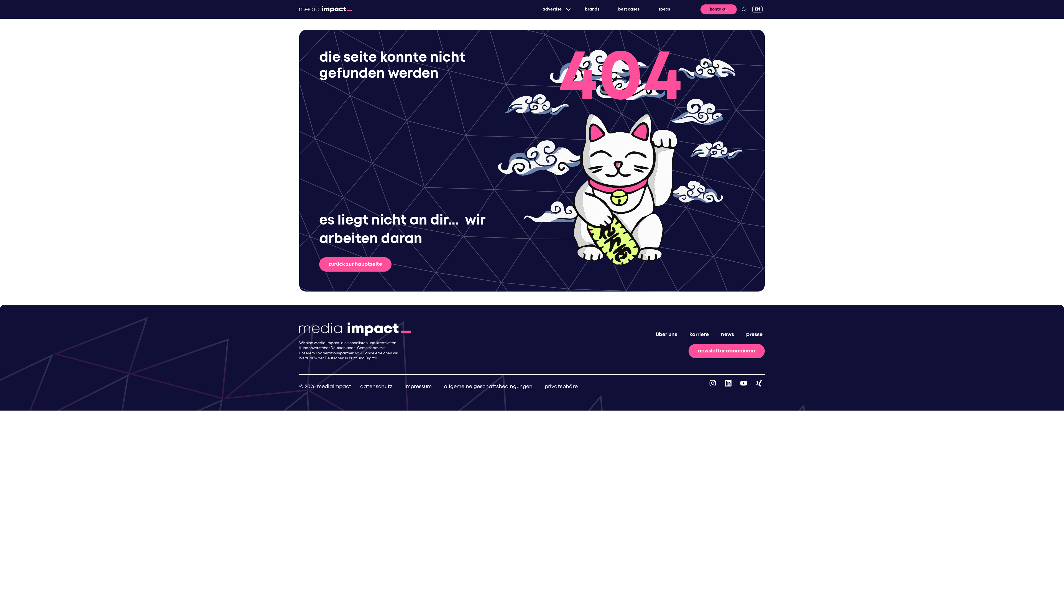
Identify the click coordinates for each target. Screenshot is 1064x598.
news (727, 334)
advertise (552, 9)
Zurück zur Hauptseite (355, 264)
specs (664, 9)
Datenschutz (376, 387)
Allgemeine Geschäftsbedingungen (488, 387)
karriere (699, 334)
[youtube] (743, 383)
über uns (666, 334)
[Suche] (744, 9)
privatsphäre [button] (561, 387)
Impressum (418, 387)
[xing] (759, 383)
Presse (754, 334)
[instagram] (712, 383)
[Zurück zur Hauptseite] (325, 9)
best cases (629, 9)
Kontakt (717, 9)
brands (592, 9)
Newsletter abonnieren (726, 351)
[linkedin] (728, 383)
